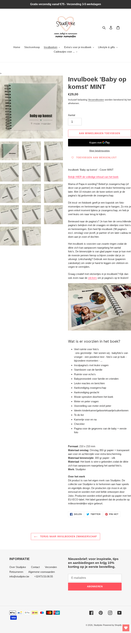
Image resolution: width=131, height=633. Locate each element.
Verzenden (51, 567)
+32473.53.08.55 (43, 576)
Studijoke (98, 625)
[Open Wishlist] (125, 627)
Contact (35, 567)
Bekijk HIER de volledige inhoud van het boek (93, 176)
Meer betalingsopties (99, 150)
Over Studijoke (17, 567)
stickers (92, 277)
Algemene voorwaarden (41, 571)
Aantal (71, 115)
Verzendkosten (96, 99)
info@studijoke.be (19, 576)
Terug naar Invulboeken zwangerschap (68, 536)
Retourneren (16, 571)
